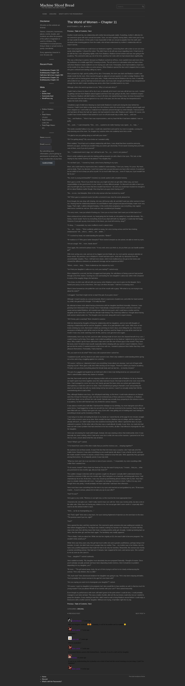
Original (80, 609)
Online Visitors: (48, 109)
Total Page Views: (49, 125)
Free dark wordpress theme (137, 676)
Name (45, 137)
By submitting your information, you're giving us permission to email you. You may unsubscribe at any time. (51, 155)
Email (45, 144)
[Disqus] (106, 643)
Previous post (74, 613)
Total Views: (46, 114)
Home (44, 14)
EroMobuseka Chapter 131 (49, 80)
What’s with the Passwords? (71, 14)
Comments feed (47, 96)
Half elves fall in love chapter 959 (51, 75)
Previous (70, 31)
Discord (52, 14)
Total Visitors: (47, 120)
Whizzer (88, 26)
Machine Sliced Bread (57, 4)
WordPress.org (47, 98)
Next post (140, 613)
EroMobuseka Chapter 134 (49, 70)
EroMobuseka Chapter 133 (49, 73)
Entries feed (46, 93)
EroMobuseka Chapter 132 (49, 77)
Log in (44, 91)
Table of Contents (81, 31)
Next (90, 31)
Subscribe (47, 163)
